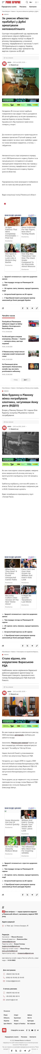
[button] (4, 2)
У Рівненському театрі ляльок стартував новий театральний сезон (13, 354)
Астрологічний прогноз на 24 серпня (18, 294)
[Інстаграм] (35, 1030)
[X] (29, 1030)
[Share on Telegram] (25, 1051)
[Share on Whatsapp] (20, 1051)
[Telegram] (37, 1030)
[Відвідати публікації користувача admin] (4, 63)
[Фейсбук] (27, 1030)
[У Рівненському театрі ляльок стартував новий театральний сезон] (33, 354)
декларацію (19, 735)
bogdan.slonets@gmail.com (11, 946)
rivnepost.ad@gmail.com (26, 953)
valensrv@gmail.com (9, 941)
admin (9, 62)
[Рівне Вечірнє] (15, 2)
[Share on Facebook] (11, 1051)
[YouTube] (32, 1030)
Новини (6, 14)
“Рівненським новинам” (20, 743)
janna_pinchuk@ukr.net (9, 951)
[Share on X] (16, 1051)
